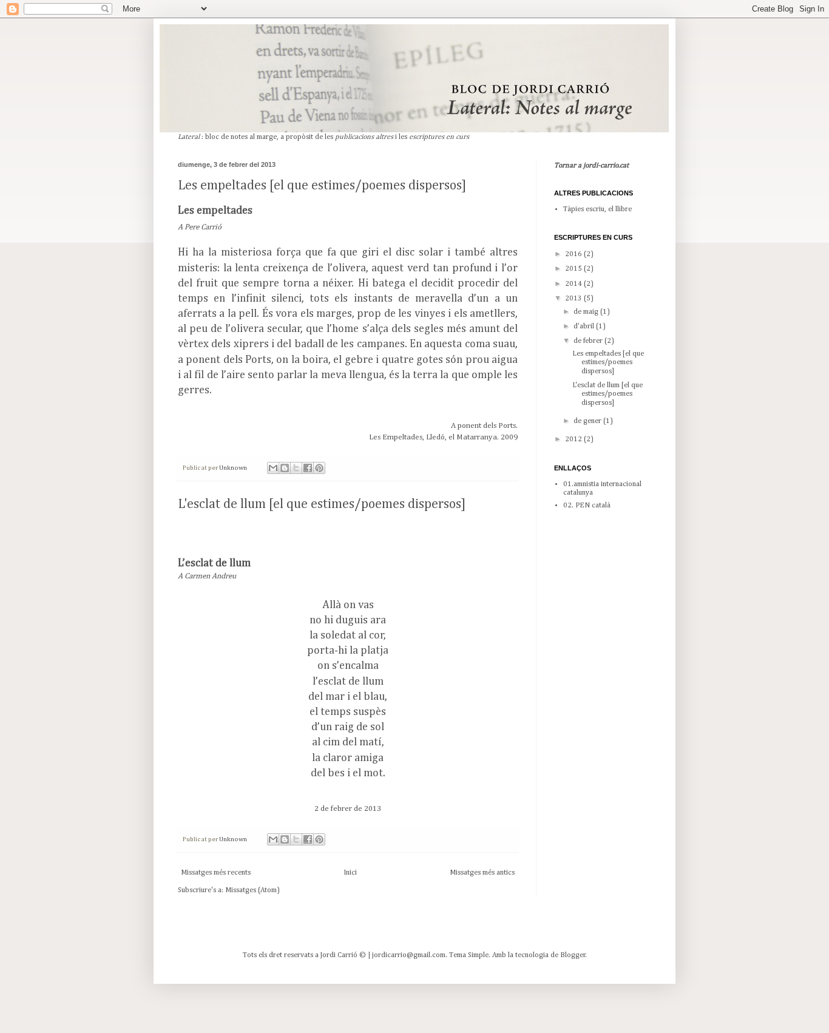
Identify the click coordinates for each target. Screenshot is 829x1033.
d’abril (585, 326)
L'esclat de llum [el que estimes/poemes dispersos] (321, 504)
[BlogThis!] (285, 468)
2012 (574, 439)
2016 (574, 254)
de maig (587, 312)
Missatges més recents (216, 872)
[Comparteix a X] (296, 468)
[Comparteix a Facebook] (308, 468)
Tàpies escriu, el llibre (597, 209)
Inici (350, 872)
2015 (574, 269)
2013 (574, 298)
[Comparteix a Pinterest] (319, 468)
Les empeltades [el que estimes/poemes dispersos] (322, 185)
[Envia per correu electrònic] (273, 468)
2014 (574, 284)
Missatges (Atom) (252, 890)
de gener (588, 421)
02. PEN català (587, 505)
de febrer (589, 341)
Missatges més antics (482, 872)
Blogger (573, 955)
